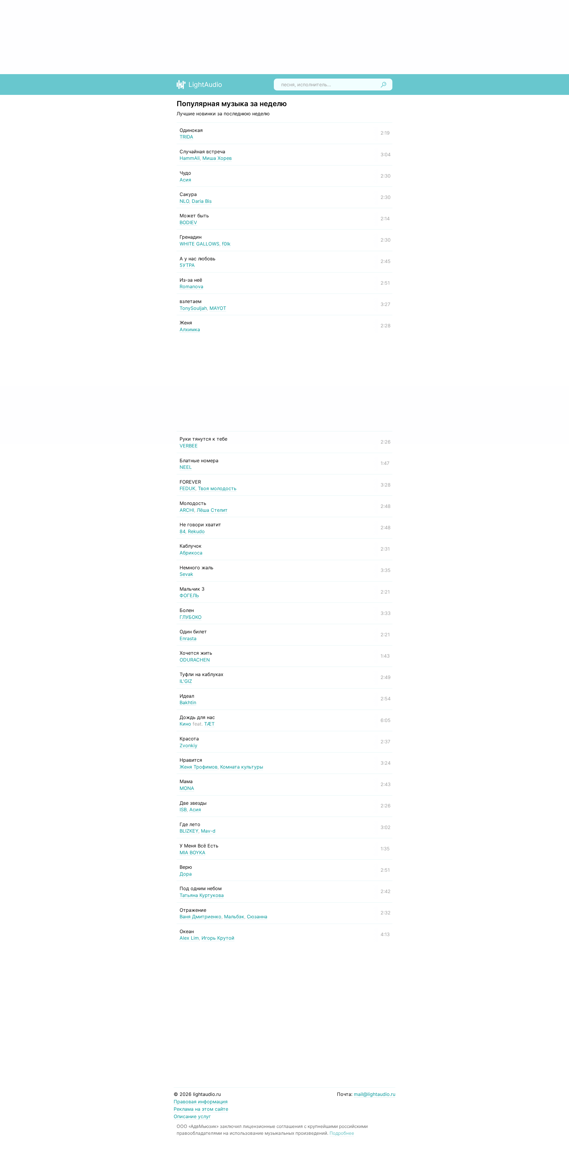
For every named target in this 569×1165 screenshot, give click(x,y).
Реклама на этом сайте (201, 1109)
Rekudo (196, 531)
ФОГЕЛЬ (189, 595)
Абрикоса (191, 553)
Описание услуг (192, 1116)
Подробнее (342, 1133)
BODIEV (188, 222)
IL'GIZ (186, 681)
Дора (186, 874)
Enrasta (188, 638)
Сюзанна (257, 916)
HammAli (190, 158)
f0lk (226, 244)
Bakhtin (188, 702)
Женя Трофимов (199, 767)
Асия (185, 180)
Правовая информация (201, 1102)
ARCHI (187, 510)
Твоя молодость (217, 488)
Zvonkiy (188, 745)
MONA (187, 788)
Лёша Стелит (212, 510)
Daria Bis (202, 201)
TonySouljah (193, 308)
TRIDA (186, 137)
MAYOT (218, 308)
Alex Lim (189, 938)
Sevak (186, 574)
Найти (383, 84)
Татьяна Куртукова (202, 895)
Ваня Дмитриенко (200, 916)
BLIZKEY (189, 831)
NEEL (186, 467)
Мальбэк (234, 916)
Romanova (191, 286)
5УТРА (187, 265)
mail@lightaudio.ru (374, 1094)
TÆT (209, 724)
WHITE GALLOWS (199, 244)
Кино (185, 724)
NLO (184, 201)
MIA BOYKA (192, 852)
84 (182, 531)
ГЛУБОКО (191, 617)
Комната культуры (241, 767)
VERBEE (189, 446)
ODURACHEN (195, 660)
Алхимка (190, 329)
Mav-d (208, 831)
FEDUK (187, 488)
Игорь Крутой (218, 938)
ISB (183, 809)
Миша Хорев (217, 158)
